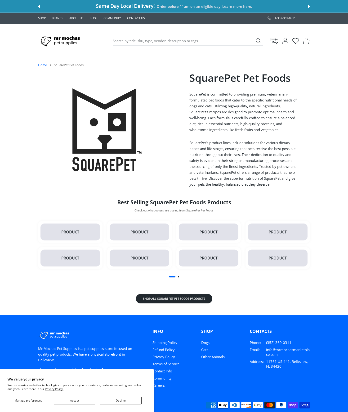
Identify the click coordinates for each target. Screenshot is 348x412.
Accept (74, 400)
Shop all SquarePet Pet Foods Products (174, 299)
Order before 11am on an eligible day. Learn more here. (204, 6)
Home (42, 65)
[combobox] (188, 41)
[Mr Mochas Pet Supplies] (61, 41)
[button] (39, 6)
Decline (121, 400)
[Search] (258, 41)
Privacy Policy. (54, 389)
